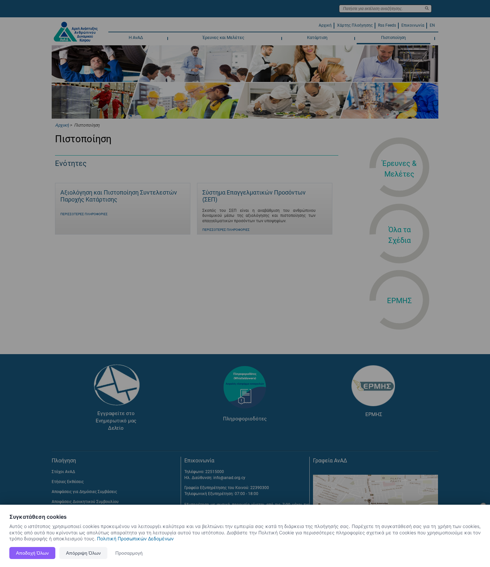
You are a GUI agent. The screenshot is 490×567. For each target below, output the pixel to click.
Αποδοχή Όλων (32, 553)
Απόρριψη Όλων (83, 553)
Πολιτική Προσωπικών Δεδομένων (135, 538)
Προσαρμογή (129, 553)
